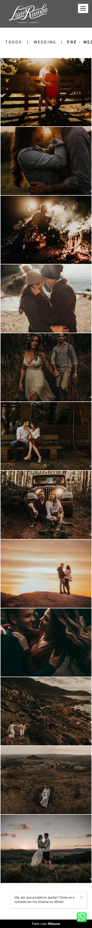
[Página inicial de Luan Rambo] (28, 14)
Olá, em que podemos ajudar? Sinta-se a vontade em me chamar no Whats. (44, 900)
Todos (13, 42)
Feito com (46, 924)
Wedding (45, 42)
